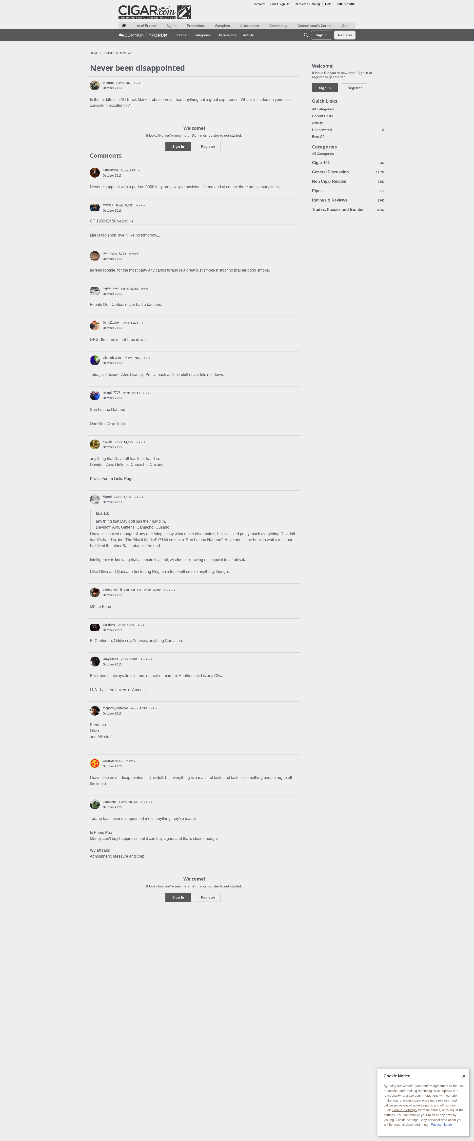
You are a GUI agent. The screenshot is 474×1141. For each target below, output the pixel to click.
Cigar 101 (348, 163)
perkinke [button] (109, 624)
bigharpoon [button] (110, 288)
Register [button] (208, 146)
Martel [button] (107, 496)
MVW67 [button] (108, 205)
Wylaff (95, 850)
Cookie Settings (404, 1110)
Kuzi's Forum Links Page (112, 479)
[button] (95, 85)
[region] (423, 1103)
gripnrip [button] (108, 83)
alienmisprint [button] (112, 357)
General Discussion (348, 172)
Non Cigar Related (348, 181)
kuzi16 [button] (107, 441)
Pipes (348, 191)
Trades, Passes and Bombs (348, 209)
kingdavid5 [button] (110, 170)
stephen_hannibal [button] (115, 708)
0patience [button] (110, 802)
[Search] (306, 35)
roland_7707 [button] (111, 392)
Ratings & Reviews (348, 200)
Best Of (318, 137)
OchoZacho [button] (111, 322)
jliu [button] (105, 253)
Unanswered (348, 130)
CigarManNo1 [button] (112, 761)
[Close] (463, 1076)
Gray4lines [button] (110, 659)
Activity (317, 123)
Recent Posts (322, 116)
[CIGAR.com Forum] (143, 35)
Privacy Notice (441, 1124)
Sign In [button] (178, 146)
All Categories (323, 109)
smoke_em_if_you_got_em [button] (122, 589)
